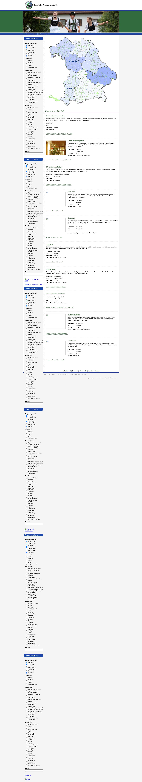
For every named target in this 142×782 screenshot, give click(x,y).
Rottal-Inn (31, 141)
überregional (31, 146)
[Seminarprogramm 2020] (33, 284)
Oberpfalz (31, 55)
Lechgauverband (33, 86)
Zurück (66, 371)
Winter (29, 65)
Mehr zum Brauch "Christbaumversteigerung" (58, 160)
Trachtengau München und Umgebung (34, 95)
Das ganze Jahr (32, 67)
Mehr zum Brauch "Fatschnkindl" (55, 360)
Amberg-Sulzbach (33, 107)
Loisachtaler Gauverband (31, 88)
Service (46, 34)
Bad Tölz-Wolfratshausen (32, 111)
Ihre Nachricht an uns (111, 378)
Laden (40, 34)
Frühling (30, 60)
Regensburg (31, 138)
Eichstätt (30, 119)
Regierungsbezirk (31, 43)
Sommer (30, 62)
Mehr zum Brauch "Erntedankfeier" (55, 287)
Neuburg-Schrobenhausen (33, 127)
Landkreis (28, 105)
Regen (30, 136)
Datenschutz (99, 378)
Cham (29, 114)
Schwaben (31, 49)
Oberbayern (31, 45)
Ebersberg (31, 116)
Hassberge (31, 121)
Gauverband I (32, 80)
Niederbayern (32, 47)
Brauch (27, 151)
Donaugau (31, 79)
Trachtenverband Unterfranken (33, 101)
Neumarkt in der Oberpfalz (32, 130)
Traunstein (31, 145)
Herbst (30, 64)
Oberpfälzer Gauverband (35, 92)
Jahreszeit (28, 58)
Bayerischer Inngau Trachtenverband (33, 74)
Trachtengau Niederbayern (32, 98)
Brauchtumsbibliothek (30, 34)
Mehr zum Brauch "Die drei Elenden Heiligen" (59, 184)
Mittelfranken (31, 54)
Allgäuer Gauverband (34, 72)
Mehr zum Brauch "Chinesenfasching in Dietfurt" (59, 133)
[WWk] (27, 779)
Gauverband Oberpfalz (35, 82)
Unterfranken (32, 52)
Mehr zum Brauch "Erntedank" (54, 211)
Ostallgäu (30, 134)
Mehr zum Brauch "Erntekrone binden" (57, 333)
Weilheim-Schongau (34, 148)
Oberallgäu (31, 133)
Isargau (30, 84)
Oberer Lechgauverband (35, 91)
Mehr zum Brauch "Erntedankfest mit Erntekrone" (60, 307)
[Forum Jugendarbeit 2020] (33, 281)
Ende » (97, 371)
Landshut (30, 122)
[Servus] (28, 775)
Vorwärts (91, 371)
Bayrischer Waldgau (34, 77)
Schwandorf (31, 143)
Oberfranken (31, 50)
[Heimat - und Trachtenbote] (33, 531)
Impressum (90, 378)
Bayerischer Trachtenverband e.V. (59, 374)
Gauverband (29, 70)
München (30, 124)
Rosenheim (31, 140)
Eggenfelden (31, 117)
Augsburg (30, 109)
